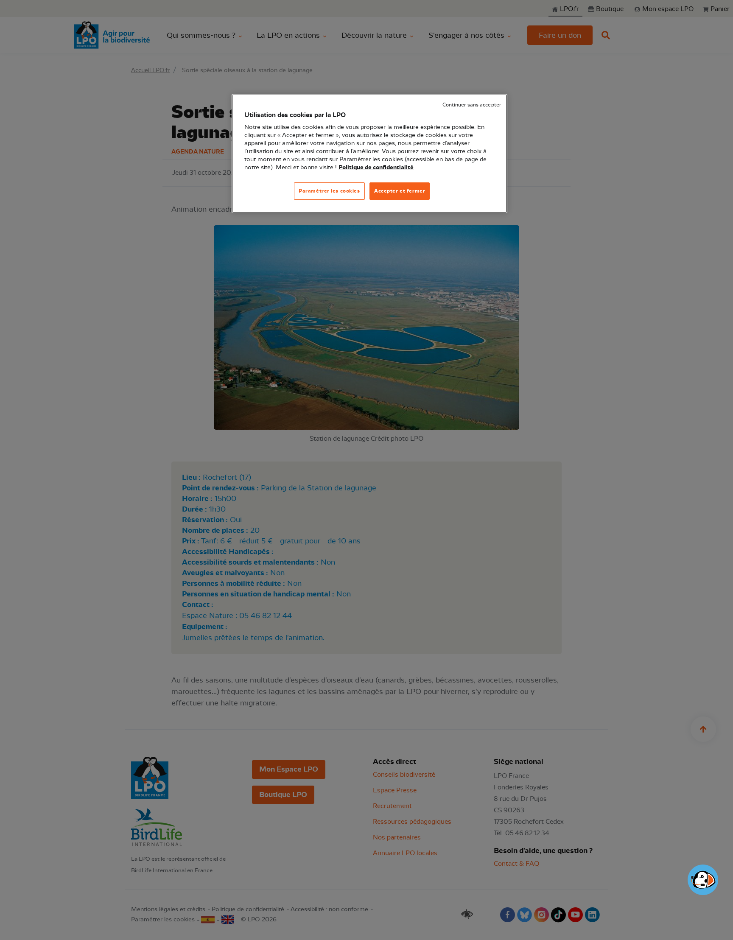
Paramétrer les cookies (329, 191)
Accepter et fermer (399, 191)
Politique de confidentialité (376, 167)
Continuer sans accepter (471, 105)
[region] (369, 153)
